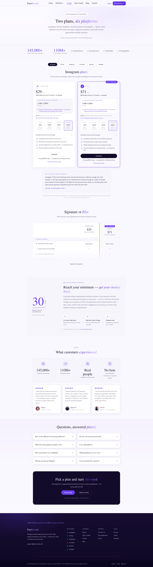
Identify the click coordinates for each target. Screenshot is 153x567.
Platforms (59, 3)
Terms (115, 535)
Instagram (72, 532)
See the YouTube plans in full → (55, 188)
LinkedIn (71, 549)
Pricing (69, 3)
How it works (78, 3)
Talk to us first (84, 492)
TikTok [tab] (62, 64)
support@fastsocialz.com (35, 544)
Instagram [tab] (52, 64)
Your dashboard (102, 535)
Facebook (72, 539)
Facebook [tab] (72, 64)
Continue (54, 154)
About (84, 532)
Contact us (101, 532)
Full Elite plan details (98, 163)
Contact (94, 3)
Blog (87, 3)
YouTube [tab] (81, 64)
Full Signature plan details (54, 161)
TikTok (71, 536)
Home (51, 3)
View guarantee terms (86, 329)
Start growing (118, 3)
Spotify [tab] (91, 64)
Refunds (116, 538)
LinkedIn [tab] (100, 64)
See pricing (68, 492)
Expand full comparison (76, 264)
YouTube (71, 542)
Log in (109, 3)
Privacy (116, 532)
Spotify (71, 546)
